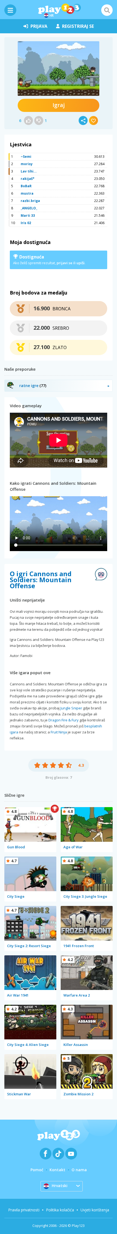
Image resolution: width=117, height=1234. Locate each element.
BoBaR (26, 186)
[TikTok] (58, 1153)
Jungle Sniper (71, 708)
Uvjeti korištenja (95, 1209)
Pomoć (36, 1169)
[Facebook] (45, 1153)
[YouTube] (71, 1153)
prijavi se (64, 262)
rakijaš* (28, 178)
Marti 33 (28, 215)
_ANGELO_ (29, 208)
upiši (80, 262)
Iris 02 (26, 223)
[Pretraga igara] (107, 10)
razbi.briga (30, 200)
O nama (79, 1169)
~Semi (26, 156)
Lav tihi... (29, 171)
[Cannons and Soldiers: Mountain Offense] (58, 68)
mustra (27, 193)
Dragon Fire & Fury (63, 720)
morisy (27, 164)
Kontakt (57, 1169)
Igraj (59, 105)
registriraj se (78, 26)
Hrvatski (59, 1185)
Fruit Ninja (59, 732)
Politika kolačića (60, 1209)
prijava (38, 26)
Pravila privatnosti (23, 1209)
